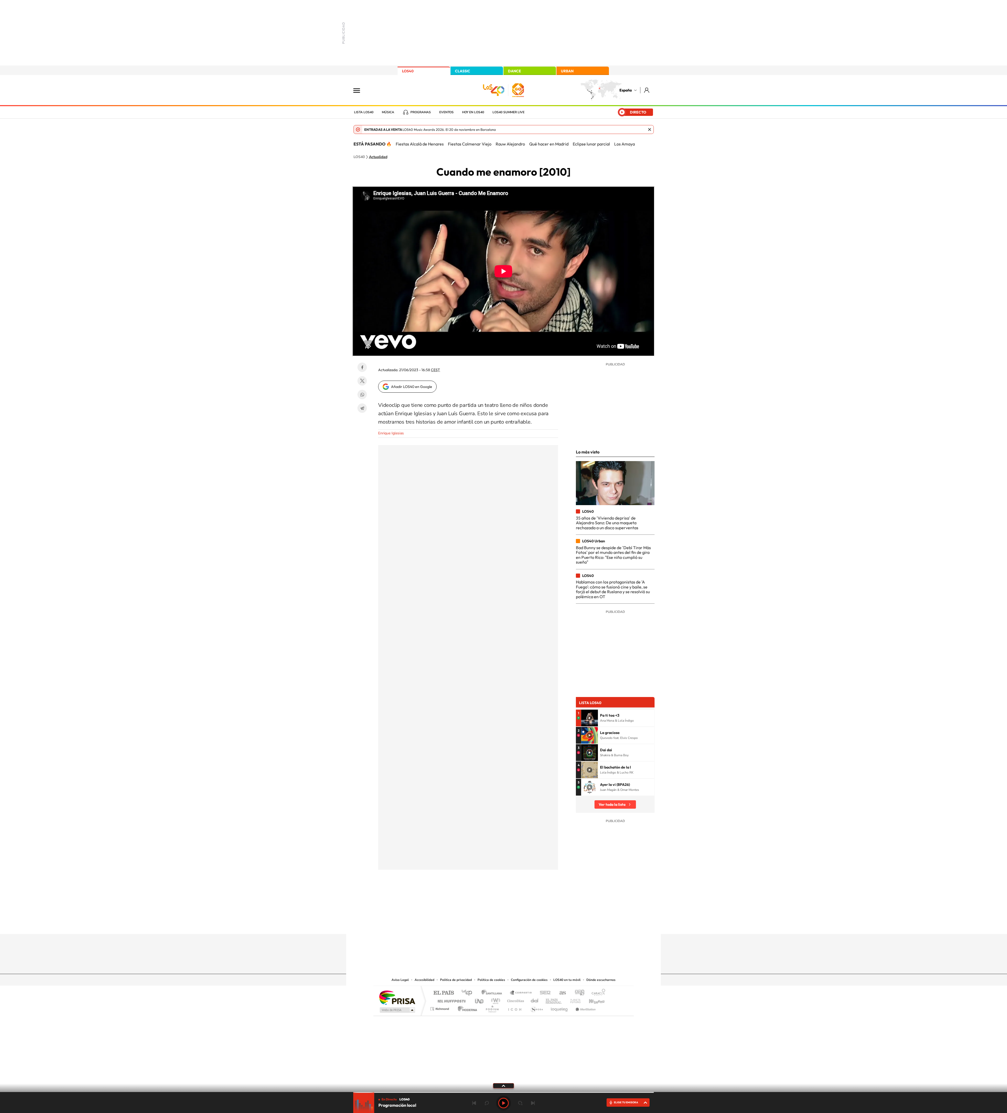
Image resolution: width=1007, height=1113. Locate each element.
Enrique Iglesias (391, 433)
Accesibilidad (424, 980)
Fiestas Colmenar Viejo (469, 144)
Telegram (362, 408)
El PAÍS (443, 993)
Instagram (472, 924)
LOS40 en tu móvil (567, 980)
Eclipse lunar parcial (591, 144)
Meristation (585, 1007)
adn (577, 993)
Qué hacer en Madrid (549, 144)
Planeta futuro (573, 999)
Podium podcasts (491, 1007)
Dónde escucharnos (600, 980)
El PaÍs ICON (514, 1007)
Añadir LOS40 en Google (411, 386)
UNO (479, 999)
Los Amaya (624, 144)
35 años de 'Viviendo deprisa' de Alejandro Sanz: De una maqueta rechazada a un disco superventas (607, 522)
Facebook (362, 367)
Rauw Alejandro (510, 144)
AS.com (560, 993)
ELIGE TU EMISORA (626, 1102)
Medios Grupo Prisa (397, 1010)
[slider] (503, 1092)
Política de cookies (491, 980)
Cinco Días (515, 999)
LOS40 (408, 71)
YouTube (493, 924)
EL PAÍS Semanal (554, 999)
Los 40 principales (469, 993)
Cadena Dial (534, 999)
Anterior (474, 1103)
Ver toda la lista (612, 804)
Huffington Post (450, 999)
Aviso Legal (400, 980)
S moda (536, 1007)
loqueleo (559, 1007)
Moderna (466, 1007)
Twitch (524, 924)
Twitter (362, 381)
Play (503, 1103)
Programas (420, 112)
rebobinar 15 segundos (487, 1103)
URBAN (567, 71)
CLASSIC (462, 71)
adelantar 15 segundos (520, 1103)
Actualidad (378, 157)
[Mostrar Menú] (360, 90)
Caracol (597, 993)
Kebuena (592, 999)
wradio (494, 999)
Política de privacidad (456, 980)
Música (388, 112)
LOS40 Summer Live (508, 112)
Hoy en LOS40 (473, 112)
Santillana (493, 993)
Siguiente (533, 1103)
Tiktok (482, 924)
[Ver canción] (589, 718)
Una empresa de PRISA (397, 997)
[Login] (647, 90)
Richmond (440, 1007)
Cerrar (649, 129)
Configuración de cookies (529, 980)
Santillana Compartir (521, 993)
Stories (535, 924)
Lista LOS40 (363, 112)
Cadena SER (543, 993)
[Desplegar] (503, 1085)
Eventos (446, 112)
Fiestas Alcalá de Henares (420, 144)
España (625, 90)
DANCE (514, 71)
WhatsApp (362, 394)
